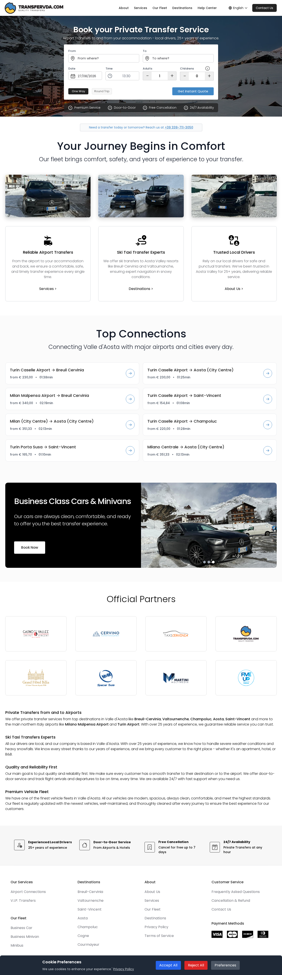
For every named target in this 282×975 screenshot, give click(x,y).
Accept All (168, 965)
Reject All (196, 965)
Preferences (225, 965)
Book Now (29, 547)
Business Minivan (25, 936)
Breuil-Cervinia (90, 891)
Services (140, 8)
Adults (147, 68)
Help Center (207, 8)
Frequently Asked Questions (236, 891)
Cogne (83, 935)
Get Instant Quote (193, 91)
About (124, 8)
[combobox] (103, 58)
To (145, 51)
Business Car (21, 927)
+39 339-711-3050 (179, 127)
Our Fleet (159, 8)
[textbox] (103, 58)
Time (109, 68)
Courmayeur (88, 944)
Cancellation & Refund (231, 900)
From (72, 51)
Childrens (187, 68)
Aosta (83, 918)
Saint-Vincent (90, 909)
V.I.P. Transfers (23, 900)
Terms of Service (159, 935)
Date (71, 68)
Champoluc (88, 926)
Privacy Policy (156, 926)
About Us (152, 891)
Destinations (182, 8)
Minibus (17, 945)
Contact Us (264, 8)
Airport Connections (28, 891)
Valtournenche (91, 900)
